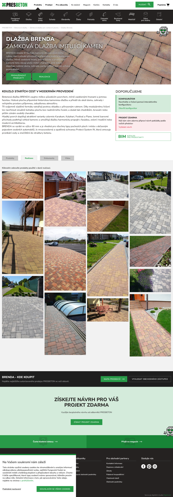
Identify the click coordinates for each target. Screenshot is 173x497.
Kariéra (96, 5)
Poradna (75, 463)
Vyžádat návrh (125, 127)
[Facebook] (143, 466)
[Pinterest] (149, 466)
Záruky (109, 471)
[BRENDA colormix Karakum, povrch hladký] (65, 324)
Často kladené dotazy (43, 441)
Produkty (38, 5)
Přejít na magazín (129, 441)
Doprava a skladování (114, 467)
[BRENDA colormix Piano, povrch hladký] (22, 307)
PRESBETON (7, 28)
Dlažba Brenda (66, 28)
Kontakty (106, 5)
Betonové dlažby (20, 28)
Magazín (86, 5)
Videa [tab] (67, 158)
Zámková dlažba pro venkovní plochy (44, 28)
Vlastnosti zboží (112, 478)
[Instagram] (155, 466)
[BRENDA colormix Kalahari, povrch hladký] (22, 237)
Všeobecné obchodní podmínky (84, 474)
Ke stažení (75, 5)
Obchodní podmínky (114, 482)
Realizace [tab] (29, 158)
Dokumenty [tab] (49, 158)
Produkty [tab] (10, 158)
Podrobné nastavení (12, 489)
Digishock (167, 495)
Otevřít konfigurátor (128, 108)
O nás (115, 5)
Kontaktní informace (114, 463)
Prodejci (48, 5)
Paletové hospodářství (115, 474)
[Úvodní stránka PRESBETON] (14, 5)
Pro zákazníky (62, 5)
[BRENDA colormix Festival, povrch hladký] (22, 185)
